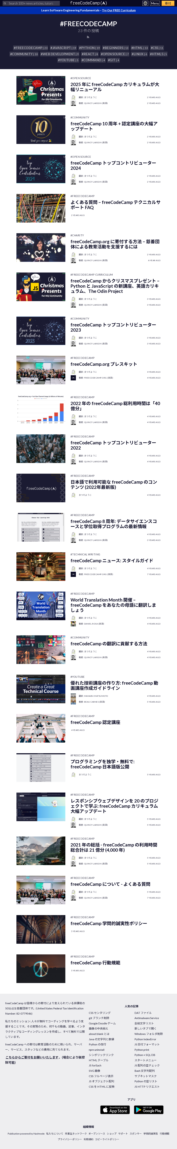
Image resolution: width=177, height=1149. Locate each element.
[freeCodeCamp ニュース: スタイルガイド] (40, 566)
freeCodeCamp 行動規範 (95, 962)
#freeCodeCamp (83, 196)
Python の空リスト (145, 1081)
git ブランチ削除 (99, 1018)
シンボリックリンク (101, 1054)
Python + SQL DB (144, 1054)
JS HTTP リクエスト (147, 1086)
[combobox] (31, 3)
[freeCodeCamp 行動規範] (40, 968)
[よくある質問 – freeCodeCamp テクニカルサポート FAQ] (40, 208)
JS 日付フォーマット (147, 1044)
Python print (141, 1049)
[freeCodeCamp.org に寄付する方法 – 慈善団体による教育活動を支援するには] (40, 247)
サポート (123, 1133)
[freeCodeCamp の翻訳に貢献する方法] (40, 649)
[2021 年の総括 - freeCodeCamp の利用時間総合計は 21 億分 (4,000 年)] (40, 850)
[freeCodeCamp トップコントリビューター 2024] (40, 169)
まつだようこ (85, 495)
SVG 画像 (94, 1070)
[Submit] (5, 3)
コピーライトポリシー (107, 1139)
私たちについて (54, 1133)
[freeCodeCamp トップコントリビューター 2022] (40, 448)
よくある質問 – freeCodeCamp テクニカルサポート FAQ (116, 204)
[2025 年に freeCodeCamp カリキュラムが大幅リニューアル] (40, 90)
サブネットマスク (145, 1076)
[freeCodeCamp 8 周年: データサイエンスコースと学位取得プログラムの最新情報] (40, 527)
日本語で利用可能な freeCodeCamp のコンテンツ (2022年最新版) (114, 484)
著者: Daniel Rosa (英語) (91, 623)
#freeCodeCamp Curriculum (92, 274)
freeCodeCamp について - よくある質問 (110, 884)
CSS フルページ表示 (101, 1076)
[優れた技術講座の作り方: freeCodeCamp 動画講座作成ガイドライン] (40, 689)
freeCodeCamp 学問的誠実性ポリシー (109, 923)
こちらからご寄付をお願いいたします (32, 1057)
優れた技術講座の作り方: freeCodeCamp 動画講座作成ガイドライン (114, 685)
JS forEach (95, 1065)
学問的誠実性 (150, 1133)
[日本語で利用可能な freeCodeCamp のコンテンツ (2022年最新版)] (40, 488)
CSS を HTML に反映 (101, 1086)
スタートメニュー (145, 1060)
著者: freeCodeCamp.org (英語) (96, 377)
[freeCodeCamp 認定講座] (40, 728)
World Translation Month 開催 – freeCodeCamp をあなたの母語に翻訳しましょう (113, 605)
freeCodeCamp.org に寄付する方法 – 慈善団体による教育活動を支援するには (115, 244)
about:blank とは (99, 1033)
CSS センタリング (100, 1012)
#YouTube (78, 676)
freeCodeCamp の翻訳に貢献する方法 (109, 643)
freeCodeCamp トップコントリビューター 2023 (113, 327)
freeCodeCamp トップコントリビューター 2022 (113, 445)
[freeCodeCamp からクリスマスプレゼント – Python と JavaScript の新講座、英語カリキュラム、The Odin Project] (40, 287)
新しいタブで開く (145, 1028)
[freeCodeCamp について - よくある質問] (40, 890)
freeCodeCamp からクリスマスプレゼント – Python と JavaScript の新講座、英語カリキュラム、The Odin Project (115, 286)
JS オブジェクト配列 (101, 1081)
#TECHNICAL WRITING (85, 554)
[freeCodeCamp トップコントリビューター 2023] (40, 330)
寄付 (168, 3)
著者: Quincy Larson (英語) (93, 103)
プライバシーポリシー (70, 1139)
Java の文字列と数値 (101, 1039)
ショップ (112, 1133)
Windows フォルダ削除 (148, 1033)
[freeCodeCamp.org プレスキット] (40, 370)
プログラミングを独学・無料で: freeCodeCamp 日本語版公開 (102, 764)
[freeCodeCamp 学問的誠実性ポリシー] (40, 929)
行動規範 (164, 1133)
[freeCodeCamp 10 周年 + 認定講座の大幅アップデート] (40, 129)
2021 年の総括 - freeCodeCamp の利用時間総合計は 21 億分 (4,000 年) (114, 847)
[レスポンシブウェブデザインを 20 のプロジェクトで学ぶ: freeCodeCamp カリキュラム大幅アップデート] (40, 807)
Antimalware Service (146, 1018)
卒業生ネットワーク (76, 1133)
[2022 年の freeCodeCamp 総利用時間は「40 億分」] (40, 409)
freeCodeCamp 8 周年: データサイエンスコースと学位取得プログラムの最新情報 (114, 523)
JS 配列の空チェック (147, 1065)
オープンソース (96, 1133)
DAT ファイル (143, 1012)
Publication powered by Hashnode (26, 1133)
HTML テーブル (99, 1060)
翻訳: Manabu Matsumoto (93, 696)
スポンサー (136, 1133)
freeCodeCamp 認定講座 (95, 722)
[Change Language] (145, 3)
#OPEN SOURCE (81, 78)
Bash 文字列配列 (144, 1070)
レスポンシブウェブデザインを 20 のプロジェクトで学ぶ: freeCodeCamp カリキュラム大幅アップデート (114, 806)
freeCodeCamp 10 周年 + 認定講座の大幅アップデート (114, 126)
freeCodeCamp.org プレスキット (104, 364)
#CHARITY (77, 235)
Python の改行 (97, 1044)
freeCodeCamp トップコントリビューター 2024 (113, 165)
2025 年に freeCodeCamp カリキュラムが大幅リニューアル (115, 87)
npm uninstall (96, 1049)
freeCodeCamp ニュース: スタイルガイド (112, 560)
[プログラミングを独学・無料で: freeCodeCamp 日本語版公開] (40, 767)
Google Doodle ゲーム (102, 1023)
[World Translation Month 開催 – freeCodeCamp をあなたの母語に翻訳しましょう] (40, 606)
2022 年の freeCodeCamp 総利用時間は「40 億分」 (115, 406)
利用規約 (88, 1139)
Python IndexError (145, 1039)
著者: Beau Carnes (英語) (92, 702)
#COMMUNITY (80, 117)
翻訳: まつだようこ (88, 97)
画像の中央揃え (98, 1028)
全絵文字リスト (144, 1023)
